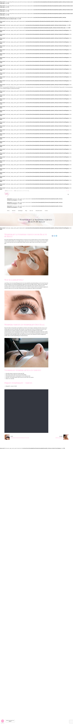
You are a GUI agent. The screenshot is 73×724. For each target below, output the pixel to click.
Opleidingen (20, 210)
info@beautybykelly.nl (27, 400)
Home (8, 210)
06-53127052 (27, 398)
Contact (46, 210)
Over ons (31, 210)
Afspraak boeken (39, 210)
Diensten (13, 210)
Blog (26, 210)
